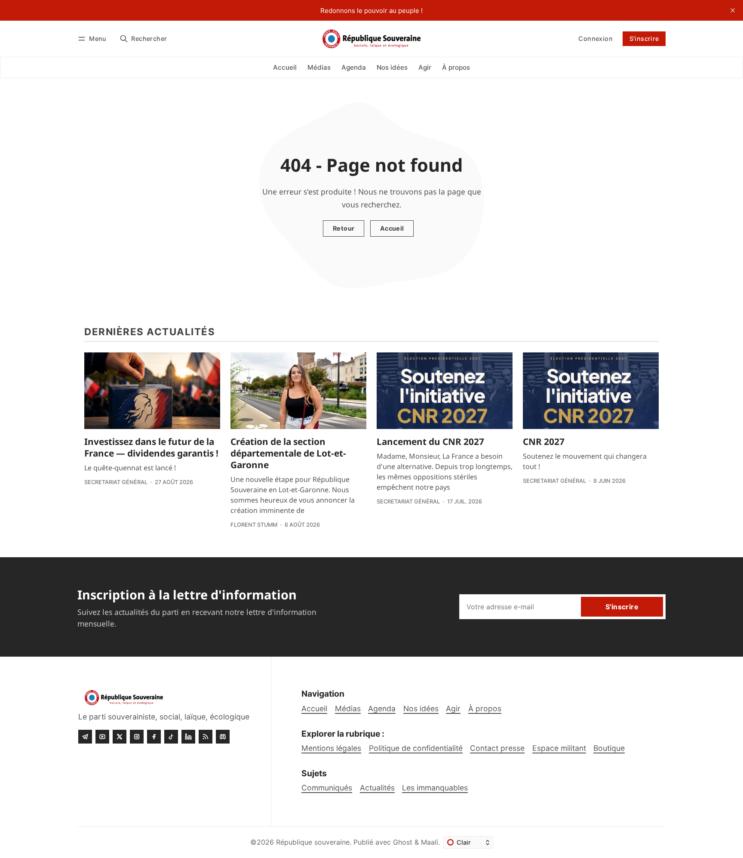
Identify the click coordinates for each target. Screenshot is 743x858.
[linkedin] (188, 737)
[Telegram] (85, 737)
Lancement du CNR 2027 (430, 441)
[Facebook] (154, 737)
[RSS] (205, 737)
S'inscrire (644, 38)
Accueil (392, 228)
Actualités (377, 787)
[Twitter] (119, 737)
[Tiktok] (171, 737)
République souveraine (313, 842)
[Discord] (223, 737)
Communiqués (326, 787)
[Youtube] (102, 737)
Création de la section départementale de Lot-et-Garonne (288, 453)
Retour (343, 228)
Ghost (402, 842)
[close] (733, 10)
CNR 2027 (544, 441)
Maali (429, 842)
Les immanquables (435, 787)
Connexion (595, 38)
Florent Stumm (253, 525)
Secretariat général (115, 482)
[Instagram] (137, 737)
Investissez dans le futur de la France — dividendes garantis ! (151, 447)
